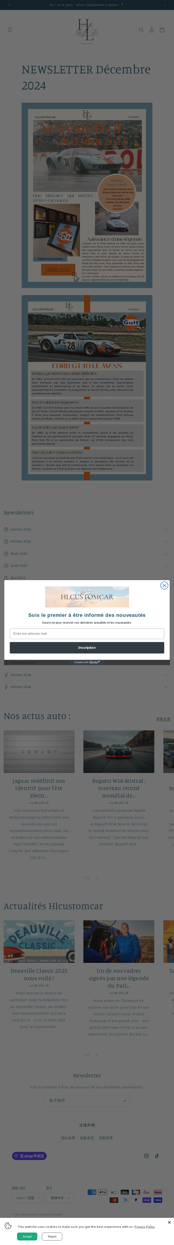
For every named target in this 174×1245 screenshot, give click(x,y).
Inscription (87, 647)
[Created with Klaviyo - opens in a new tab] (87, 662)
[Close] (169, 1222)
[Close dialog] (164, 585)
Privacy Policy (145, 1227)
